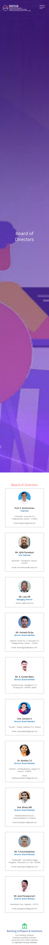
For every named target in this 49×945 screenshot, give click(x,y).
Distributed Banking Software (24, 937)
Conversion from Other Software (24, 940)
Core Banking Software (24, 935)
